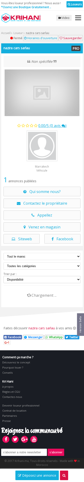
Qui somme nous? (44, 191)
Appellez (43, 215)
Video (65, 18)
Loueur (18, 33)
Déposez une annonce (38, 475)
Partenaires (9, 415)
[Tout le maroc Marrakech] (42, 256)
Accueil (5, 33)
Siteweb (23, 238)
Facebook (63, 238)
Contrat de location (14, 410)
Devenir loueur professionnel (20, 405)
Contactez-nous (12, 397)
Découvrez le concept (16, 362)
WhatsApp (56, 337)
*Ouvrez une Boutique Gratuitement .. (26, 7)
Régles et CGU (11, 391)
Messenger (35, 337)
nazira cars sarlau (17, 48)
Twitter (73, 337)
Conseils (7, 372)
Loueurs (76, 4)
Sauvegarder (72, 38)
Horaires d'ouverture (42, 38)
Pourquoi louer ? (12, 367)
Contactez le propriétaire (44, 203)
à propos (7, 386)
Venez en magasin (43, 227)
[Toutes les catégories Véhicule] (42, 266)
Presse (6, 421)
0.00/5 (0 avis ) (52, 125)
